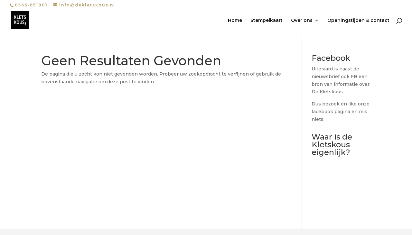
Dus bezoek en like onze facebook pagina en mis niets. (341, 111)
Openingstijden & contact (358, 20)
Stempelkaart (266, 20)
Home (235, 20)
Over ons (302, 20)
